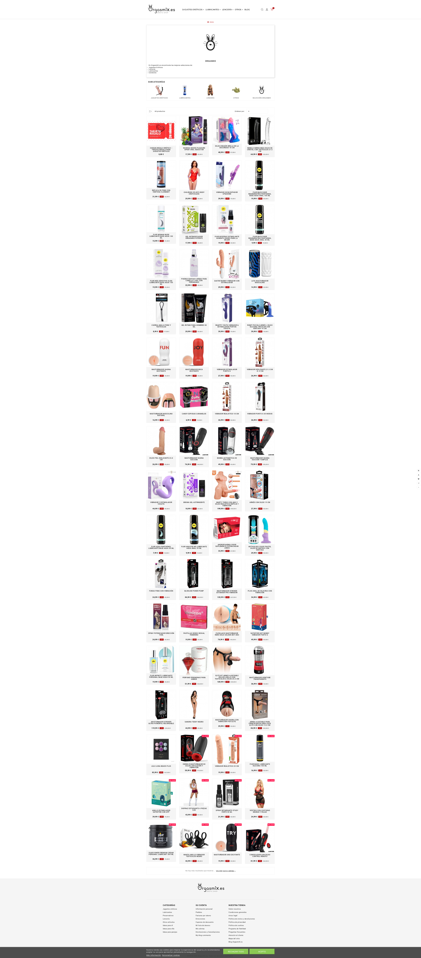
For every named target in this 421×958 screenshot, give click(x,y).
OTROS (236, 98)
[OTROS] (236, 90)
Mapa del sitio (234, 939)
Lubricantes (167, 912)
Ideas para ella (168, 929)
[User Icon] (267, 9)
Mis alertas (200, 929)
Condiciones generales (238, 912)
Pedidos (199, 912)
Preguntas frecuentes (237, 932)
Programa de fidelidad (237, 929)
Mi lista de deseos (203, 925)
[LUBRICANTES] (184, 90)
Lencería (166, 919)
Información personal (204, 909)
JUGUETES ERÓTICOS (159, 98)
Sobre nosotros (235, 909)
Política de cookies (236, 925)
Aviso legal (233, 916)
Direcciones (200, 919)
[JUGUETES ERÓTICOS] (159, 90)
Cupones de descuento (205, 922)
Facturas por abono (203, 916)
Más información (153, 955)
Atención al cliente (236, 935)
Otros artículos (169, 922)
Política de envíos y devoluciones (242, 919)
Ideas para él (168, 925)
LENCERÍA (210, 98)
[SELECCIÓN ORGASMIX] (261, 90)
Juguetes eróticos (170, 909)
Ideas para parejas (170, 932)
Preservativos (168, 916)
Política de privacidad (237, 922)
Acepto (262, 951)
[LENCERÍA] (210, 90)
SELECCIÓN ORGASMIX (262, 98)
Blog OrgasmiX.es (236, 942)
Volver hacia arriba (225, 871)
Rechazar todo (236, 951)
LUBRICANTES (184, 98)
